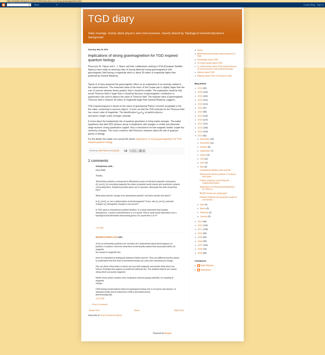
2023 (200, 100)
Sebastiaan (206, 270)
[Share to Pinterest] (144, 150)
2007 (200, 245)
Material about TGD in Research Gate (214, 76)
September (205, 151)
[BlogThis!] (134, 150)
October (204, 147)
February (204, 212)
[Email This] (131, 150)
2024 (200, 96)
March (203, 208)
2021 (200, 108)
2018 (200, 120)
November (205, 143)
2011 (200, 229)
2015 (200, 131)
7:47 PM (99, 228)
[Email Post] (125, 151)
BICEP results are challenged (213, 193)
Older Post (179, 310)
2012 (200, 225)
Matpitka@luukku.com (106, 237)
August (203, 155)
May (202, 167)
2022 (200, 104)
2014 (200, 135)
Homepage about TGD (207, 59)
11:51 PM (100, 298)
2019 (200, 116)
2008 (200, 241)
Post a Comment (99, 304)
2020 (200, 112)
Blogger (168, 333)
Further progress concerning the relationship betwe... (214, 181)
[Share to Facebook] (140, 150)
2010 (200, 233)
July (202, 159)
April (202, 204)
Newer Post (94, 310)
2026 (200, 88)
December (205, 139)
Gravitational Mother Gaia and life (215, 170)
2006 (200, 249)
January (204, 216)
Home (137, 310)
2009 (200, 237)
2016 (200, 128)
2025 (200, 92)
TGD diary (111, 18)
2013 (200, 221)
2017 (200, 124)
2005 (200, 253)
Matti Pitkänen (207, 265)
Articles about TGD (205, 72)
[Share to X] (137, 150)
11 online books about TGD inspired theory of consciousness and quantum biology (216, 67)
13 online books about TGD (209, 63)
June (202, 163)
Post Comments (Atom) (111, 315)
